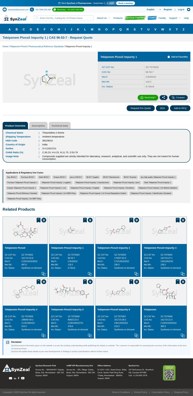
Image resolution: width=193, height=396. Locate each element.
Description (38, 125)
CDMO (152, 17)
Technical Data (59, 125)
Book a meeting (125, 3)
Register (168, 9)
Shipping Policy (181, 392)
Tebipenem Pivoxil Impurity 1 (67, 248)
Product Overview (15, 125)
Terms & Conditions (121, 392)
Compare (180, 97)
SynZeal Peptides (135, 17)
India (44, 144)
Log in (181, 9)
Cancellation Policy (161, 392)
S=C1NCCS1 (49, 148)
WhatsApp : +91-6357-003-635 (70, 10)
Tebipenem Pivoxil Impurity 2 (113, 248)
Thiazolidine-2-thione (53, 132)
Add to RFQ (180, 108)
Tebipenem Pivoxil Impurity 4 (21, 309)
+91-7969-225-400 (43, 10)
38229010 (47, 140)
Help (186, 18)
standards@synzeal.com (18, 10)
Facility (162, 18)
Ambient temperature (53, 136)
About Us (102, 18)
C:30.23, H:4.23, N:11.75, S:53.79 (60, 152)
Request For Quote (141, 108)
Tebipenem (150, 309)
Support (173, 18)
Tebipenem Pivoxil (15, 248)
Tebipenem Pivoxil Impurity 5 (67, 309)
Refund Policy (140, 392)
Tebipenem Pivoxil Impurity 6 (113, 309)
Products (118, 18)
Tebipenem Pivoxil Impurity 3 (160, 248)
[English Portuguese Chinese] (150, 9)
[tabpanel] (96, 3)
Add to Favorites (179, 57)
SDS (162, 108)
